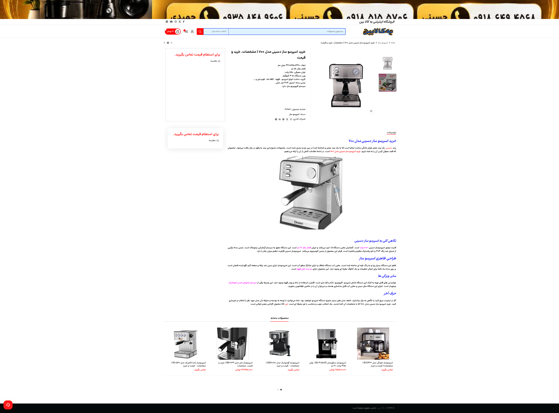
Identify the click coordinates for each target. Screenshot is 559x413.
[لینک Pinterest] (167, 21)
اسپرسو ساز (383, 43)
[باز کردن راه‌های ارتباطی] (8, 404)
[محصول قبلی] (171, 43)
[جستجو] (200, 31)
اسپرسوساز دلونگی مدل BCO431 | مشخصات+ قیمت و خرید (378, 364)
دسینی (389, 148)
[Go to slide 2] (278, 389)
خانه (393, 43)
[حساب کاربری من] (192, 31)
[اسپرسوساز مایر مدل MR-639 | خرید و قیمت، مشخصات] (233, 344)
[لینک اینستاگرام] (176, 21)
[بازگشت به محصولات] (168, 43)
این (286, 304)
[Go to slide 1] (281, 389)
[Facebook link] (183, 21)
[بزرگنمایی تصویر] (371, 111)
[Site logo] (377, 31)
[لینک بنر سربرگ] (279, 9)
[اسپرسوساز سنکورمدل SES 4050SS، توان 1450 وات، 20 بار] (326, 344)
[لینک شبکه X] (180, 21)
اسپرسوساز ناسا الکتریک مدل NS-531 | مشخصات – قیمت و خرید (188, 364)
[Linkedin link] (279, 119)
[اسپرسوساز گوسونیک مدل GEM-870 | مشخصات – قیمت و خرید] (279, 344)
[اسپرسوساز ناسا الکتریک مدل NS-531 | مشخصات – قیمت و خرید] (186, 344)
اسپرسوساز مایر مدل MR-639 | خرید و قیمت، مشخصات (235, 364)
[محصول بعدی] (164, 43)
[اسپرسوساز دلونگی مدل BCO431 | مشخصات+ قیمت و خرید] (373, 344)
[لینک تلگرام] (276, 119)
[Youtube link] (171, 21)
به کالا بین (382, 408)
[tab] (391, 133)
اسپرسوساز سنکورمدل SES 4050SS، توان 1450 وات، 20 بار (327, 364)
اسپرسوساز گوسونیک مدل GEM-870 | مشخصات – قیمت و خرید (282, 364)
